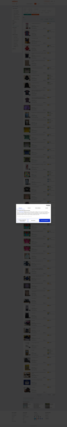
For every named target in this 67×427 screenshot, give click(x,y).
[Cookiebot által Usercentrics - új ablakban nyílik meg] (46, 205)
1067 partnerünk (21, 211)
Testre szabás (33, 220)
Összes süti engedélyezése (44, 220)
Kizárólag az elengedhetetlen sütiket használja (22, 220)
